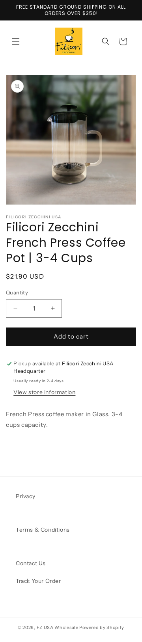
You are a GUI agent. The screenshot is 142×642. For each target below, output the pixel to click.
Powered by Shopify (101, 627)
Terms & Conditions (43, 529)
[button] (15, 41)
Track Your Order (38, 580)
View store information (44, 392)
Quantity (17, 292)
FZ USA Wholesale (57, 627)
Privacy (25, 496)
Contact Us (31, 563)
